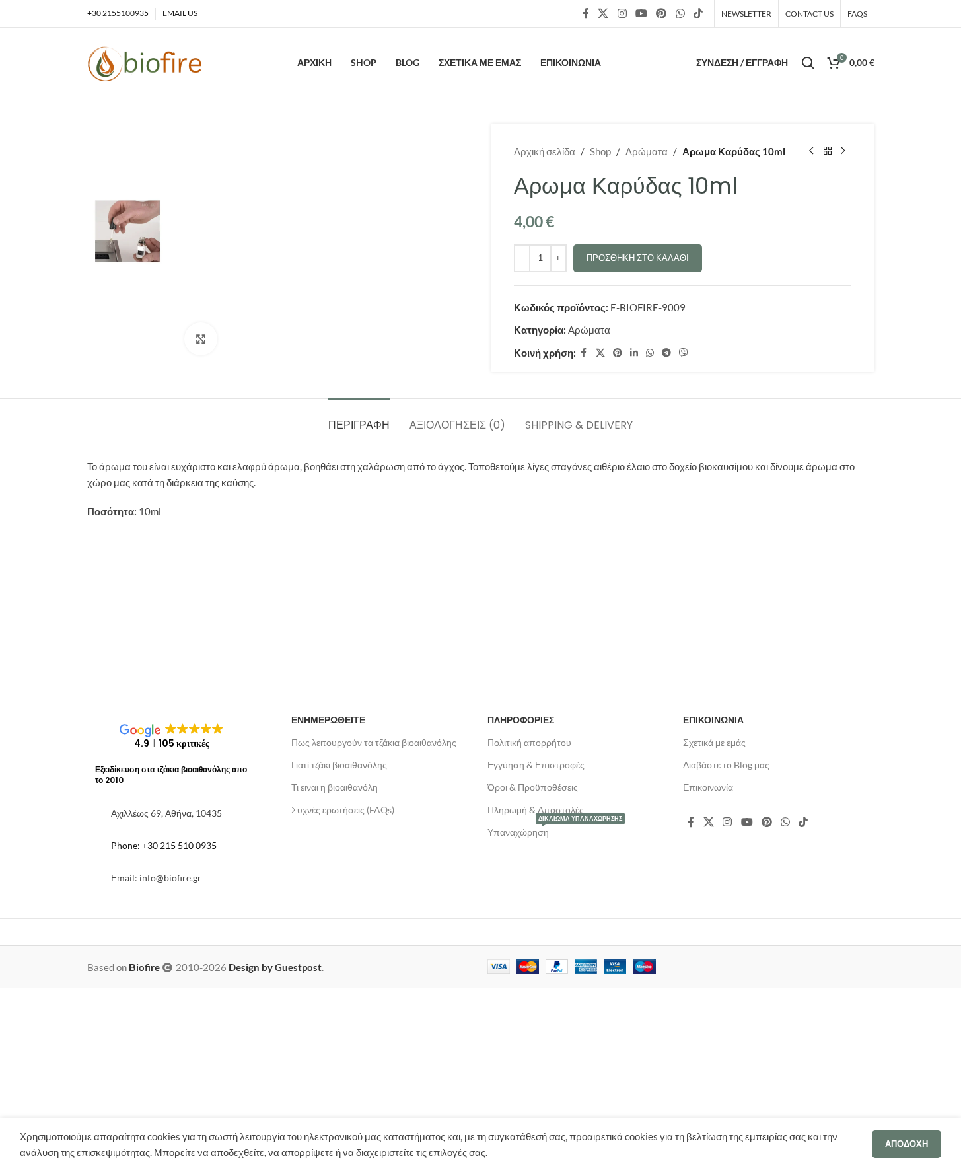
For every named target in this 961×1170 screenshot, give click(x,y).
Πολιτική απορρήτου (529, 742)
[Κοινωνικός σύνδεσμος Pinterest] (661, 13)
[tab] (359, 418)
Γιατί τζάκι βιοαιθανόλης (339, 764)
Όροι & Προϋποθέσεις (532, 787)
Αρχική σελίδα (544, 151)
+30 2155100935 (118, 13)
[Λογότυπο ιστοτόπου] (145, 63)
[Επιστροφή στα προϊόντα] (828, 151)
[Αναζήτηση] (808, 63)
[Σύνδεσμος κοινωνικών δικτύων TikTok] (698, 13)
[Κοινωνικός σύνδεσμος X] (603, 13)
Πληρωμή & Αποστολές (535, 809)
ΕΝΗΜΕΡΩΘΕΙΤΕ (328, 719)
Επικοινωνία (708, 787)
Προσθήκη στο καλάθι (638, 257)
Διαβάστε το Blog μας (726, 764)
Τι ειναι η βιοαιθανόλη (334, 787)
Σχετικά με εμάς (714, 742)
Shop (600, 151)
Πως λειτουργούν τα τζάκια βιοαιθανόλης (373, 742)
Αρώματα (646, 151)
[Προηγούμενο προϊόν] (812, 151)
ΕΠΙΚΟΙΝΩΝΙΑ (713, 719)
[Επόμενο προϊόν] (843, 151)
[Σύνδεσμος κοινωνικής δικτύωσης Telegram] (666, 353)
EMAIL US (179, 13)
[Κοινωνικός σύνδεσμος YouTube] (641, 13)
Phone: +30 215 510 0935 (164, 845)
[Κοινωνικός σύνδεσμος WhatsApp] (680, 13)
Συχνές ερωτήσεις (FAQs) (342, 809)
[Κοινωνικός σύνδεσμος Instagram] (622, 13)
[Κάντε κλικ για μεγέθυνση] (200, 338)
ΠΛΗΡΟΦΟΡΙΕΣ (520, 719)
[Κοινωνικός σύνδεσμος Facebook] (586, 13)
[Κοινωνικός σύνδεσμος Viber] (683, 353)
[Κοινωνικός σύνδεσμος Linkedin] (634, 353)
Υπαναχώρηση (554, 829)
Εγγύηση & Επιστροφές (536, 764)
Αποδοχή (906, 1143)
